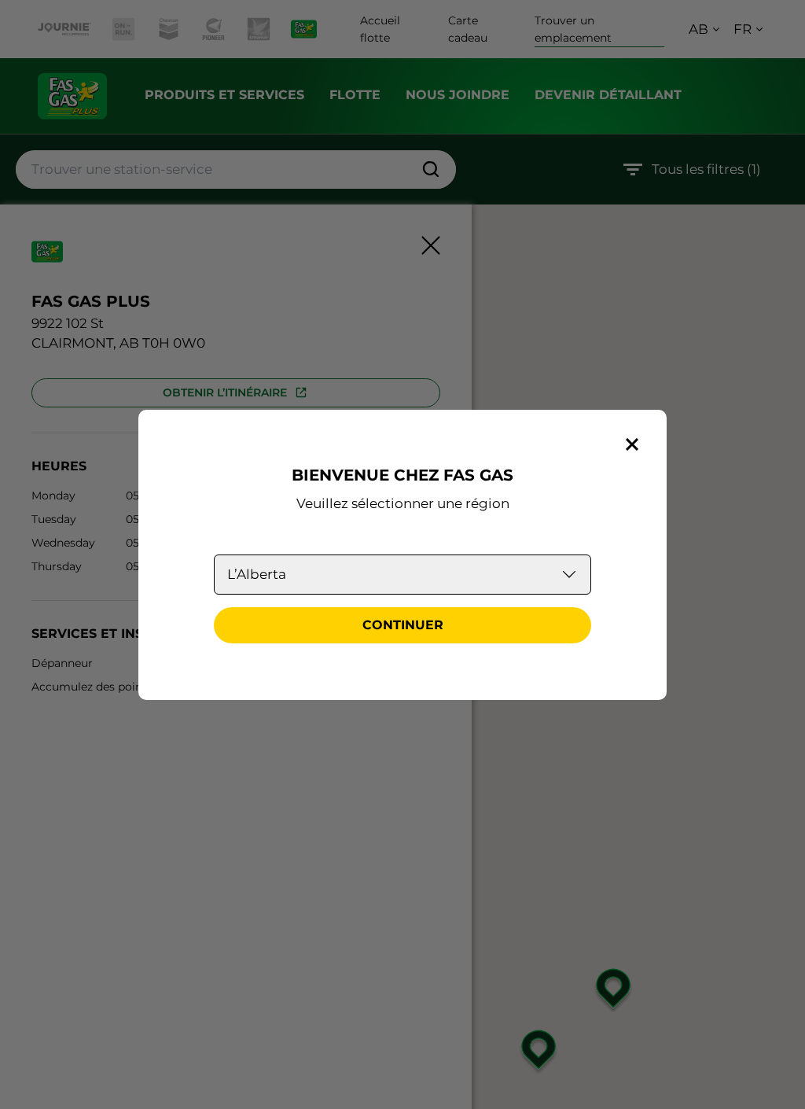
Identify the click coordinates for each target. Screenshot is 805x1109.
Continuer (402, 624)
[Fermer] (632, 444)
